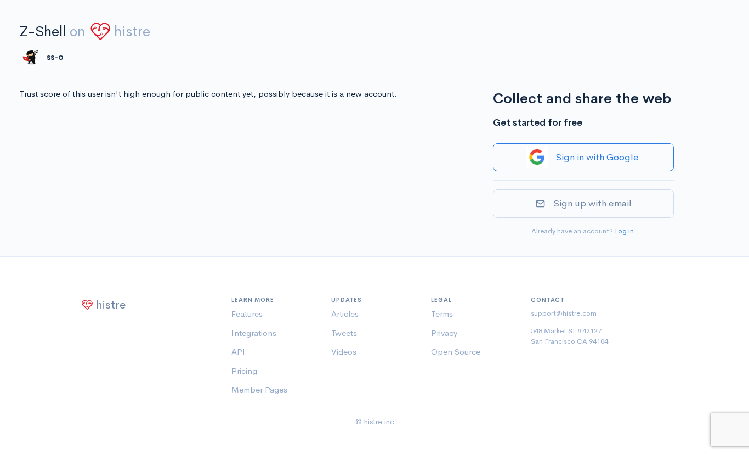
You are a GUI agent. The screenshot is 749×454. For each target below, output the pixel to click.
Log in (624, 231)
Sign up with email (592, 203)
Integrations (253, 333)
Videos (343, 351)
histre (132, 32)
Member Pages (259, 389)
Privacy (444, 333)
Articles (345, 314)
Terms (442, 314)
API (238, 351)
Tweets (344, 333)
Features (247, 314)
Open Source (455, 351)
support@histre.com (564, 313)
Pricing (244, 371)
